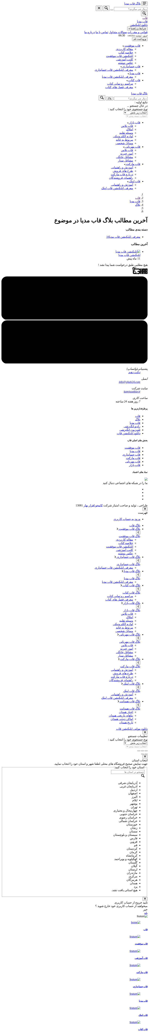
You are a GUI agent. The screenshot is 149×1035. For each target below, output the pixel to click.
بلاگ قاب (134, 525)
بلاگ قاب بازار (131, 603)
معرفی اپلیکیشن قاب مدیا (117, 76)
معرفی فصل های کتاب (119, 87)
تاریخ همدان (126, 722)
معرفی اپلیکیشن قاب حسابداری (114, 69)
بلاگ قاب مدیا (131, 571)
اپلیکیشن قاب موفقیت (119, 56)
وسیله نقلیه (126, 132)
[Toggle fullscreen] (142, 750)
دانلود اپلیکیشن (139, 24)
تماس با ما (102, 32)
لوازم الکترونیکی (123, 136)
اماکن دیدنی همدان (122, 719)
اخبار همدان (126, 712)
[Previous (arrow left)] (146, 754)
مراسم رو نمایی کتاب (120, 83)
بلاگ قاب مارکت (130, 659)
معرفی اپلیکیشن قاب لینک (117, 188)
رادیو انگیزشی (132, 426)
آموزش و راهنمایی (122, 167)
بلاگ (137, 204)
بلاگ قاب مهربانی (129, 634)
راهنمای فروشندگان (121, 177)
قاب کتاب (134, 80)
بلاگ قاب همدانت (129, 701)
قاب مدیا (142, 21)
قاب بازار (134, 122)
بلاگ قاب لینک (131, 683)
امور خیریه (126, 153)
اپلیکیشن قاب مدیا (129, 255)
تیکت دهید (134, 372)
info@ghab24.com (129, 381)
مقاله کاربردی (124, 49)
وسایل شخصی (124, 143)
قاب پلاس (127, 125)
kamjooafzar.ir (132, 391)
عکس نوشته (125, 62)
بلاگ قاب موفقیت (129, 528)
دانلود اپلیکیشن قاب (128, 433)
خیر (145, 909)
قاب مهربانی (132, 146)
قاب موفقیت (132, 45)
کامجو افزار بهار (93, 505)
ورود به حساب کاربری (127, 519)
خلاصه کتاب (125, 52)
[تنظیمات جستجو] (111, 9)
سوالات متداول (118, 32)
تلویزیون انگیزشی (129, 429)
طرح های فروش (123, 170)
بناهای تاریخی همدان (121, 715)
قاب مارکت (132, 164)
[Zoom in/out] (138, 750)
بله (146, 912)
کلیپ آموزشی (124, 59)
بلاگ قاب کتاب (131, 585)
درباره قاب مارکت (122, 174)
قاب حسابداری (131, 66)
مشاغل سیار (125, 160)
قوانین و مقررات (138, 32)
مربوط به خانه (124, 139)
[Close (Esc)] (146, 750)
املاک (129, 129)
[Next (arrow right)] (142, 754)
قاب (145, 17)
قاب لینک (134, 181)
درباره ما (89, 32)
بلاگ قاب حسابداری (128, 556)
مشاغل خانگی (124, 157)
